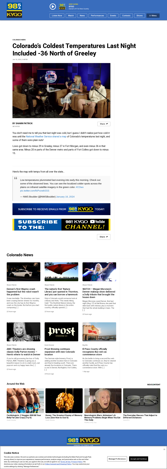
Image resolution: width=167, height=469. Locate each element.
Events (113, 15)
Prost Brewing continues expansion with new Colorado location (60, 352)
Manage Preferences (117, 459)
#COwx (80, 187)
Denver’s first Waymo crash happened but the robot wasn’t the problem (23, 292)
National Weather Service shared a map (46, 136)
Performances (97, 15)
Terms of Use (65, 462)
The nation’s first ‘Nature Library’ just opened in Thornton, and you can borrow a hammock (61, 292)
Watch (71, 15)
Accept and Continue (138, 459)
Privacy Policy (77, 462)
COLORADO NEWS (19, 40)
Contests (126, 15)
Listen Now (57, 15)
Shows (140, 15)
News (82, 15)
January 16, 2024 (65, 196)
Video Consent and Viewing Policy (58, 464)
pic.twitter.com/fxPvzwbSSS (34, 190)
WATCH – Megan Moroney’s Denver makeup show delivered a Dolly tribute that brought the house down (99, 293)
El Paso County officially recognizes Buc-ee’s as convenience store (95, 352)
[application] (61, 90)
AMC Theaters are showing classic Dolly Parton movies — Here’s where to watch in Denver (23, 352)
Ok (164, 449)
